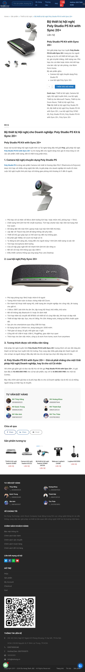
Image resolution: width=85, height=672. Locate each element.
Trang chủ (60, 668)
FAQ (56, 3)
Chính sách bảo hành (12, 536)
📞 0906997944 (54, 490)
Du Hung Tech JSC (28, 668)
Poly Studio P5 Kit (57, 114)
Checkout (8, 586)
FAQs (6, 574)
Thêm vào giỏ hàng (65, 87)
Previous (6, 39)
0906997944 (55, 402)
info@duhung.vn (13, 659)
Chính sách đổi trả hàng (13, 548)
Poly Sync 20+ (65, 117)
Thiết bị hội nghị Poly (66, 102)
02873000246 (13, 647)
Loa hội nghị (73, 96)
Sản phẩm (8, 578)
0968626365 (17, 410)
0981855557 (17, 417)
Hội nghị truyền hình (59, 96)
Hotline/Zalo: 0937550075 (17, 651)
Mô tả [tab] (6, 125)
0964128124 (55, 410)
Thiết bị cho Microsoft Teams (58, 99)
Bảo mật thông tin (11, 531)
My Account (9, 582)
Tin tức (68, 668)
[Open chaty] (5, 666)
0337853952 (55, 417)
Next (42, 39)
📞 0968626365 (15, 497)
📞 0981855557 (15, 504)
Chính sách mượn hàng (13, 544)
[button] (10, 432)
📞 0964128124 (54, 497)
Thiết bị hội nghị (62, 93)
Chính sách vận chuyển (13, 540)
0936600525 (17, 402)
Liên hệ (62, 3)
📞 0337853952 (54, 504)
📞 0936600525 (15, 490)
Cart (6, 590)
